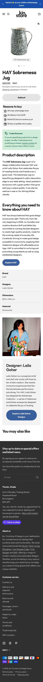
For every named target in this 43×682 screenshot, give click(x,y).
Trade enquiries (9, 630)
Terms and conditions (7, 624)
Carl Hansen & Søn (21, 549)
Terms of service (8, 675)
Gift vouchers (8, 635)
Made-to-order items (9, 616)
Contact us (7, 582)
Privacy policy (20, 672)
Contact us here (28, 143)
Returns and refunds (7, 600)
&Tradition (7, 549)
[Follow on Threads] (10, 643)
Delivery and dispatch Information (8, 590)
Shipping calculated (10, 89)
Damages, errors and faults (10, 608)
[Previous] (2, 4)
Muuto (25, 546)
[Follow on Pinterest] (16, 643)
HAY (15, 552)
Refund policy (7, 672)
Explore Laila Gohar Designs (21, 415)
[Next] (40, 4)
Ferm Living (34, 546)
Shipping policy (23, 675)
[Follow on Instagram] (4, 643)
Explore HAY (11, 262)
